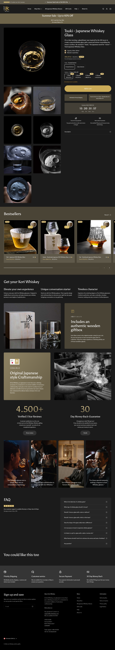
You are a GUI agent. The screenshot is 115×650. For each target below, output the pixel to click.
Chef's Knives (85, 344)
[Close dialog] (110, 3)
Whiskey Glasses (85, 338)
